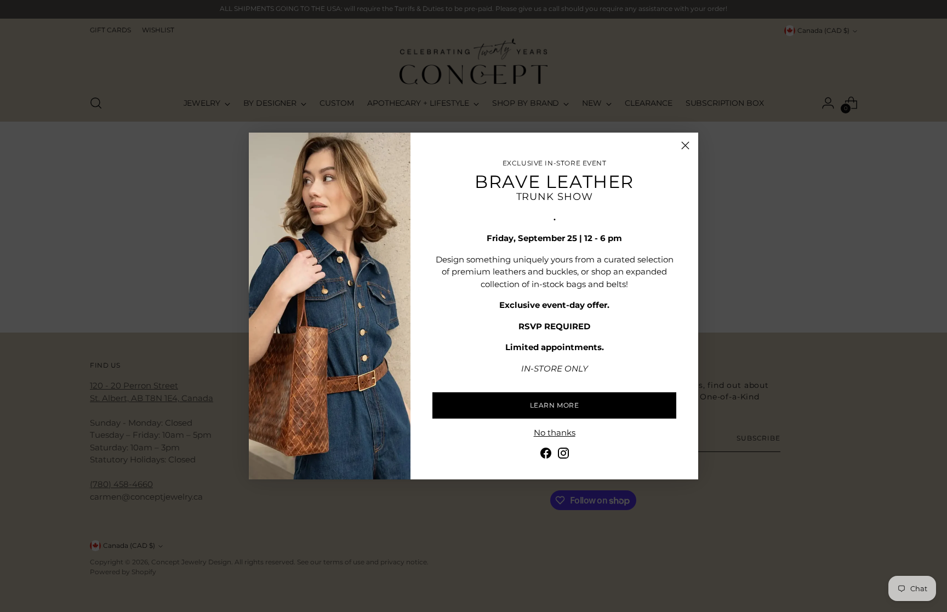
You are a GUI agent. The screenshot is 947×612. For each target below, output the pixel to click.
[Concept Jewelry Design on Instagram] (563, 455)
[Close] (685, 145)
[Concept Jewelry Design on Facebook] (545, 455)
